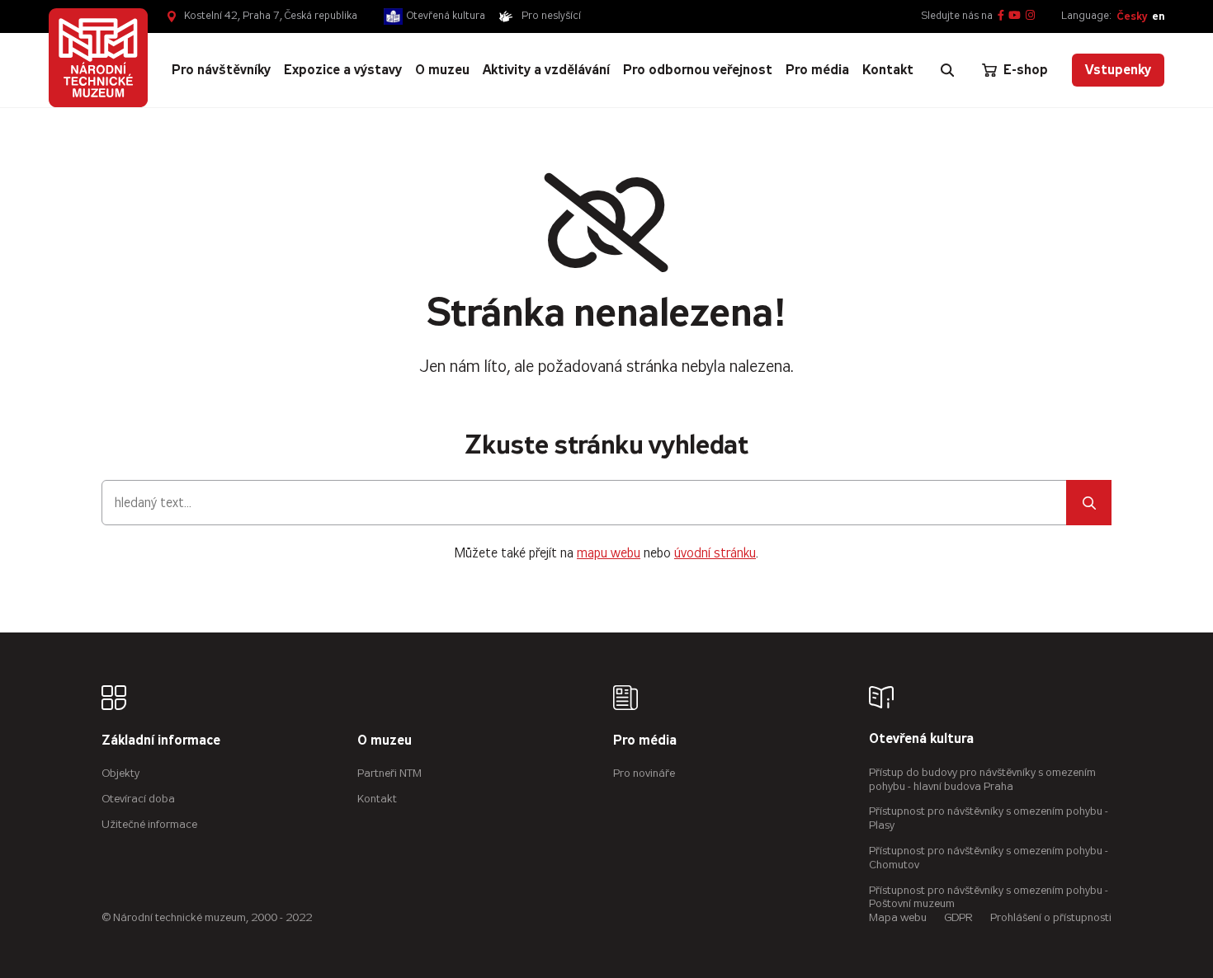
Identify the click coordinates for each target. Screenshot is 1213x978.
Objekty (120, 773)
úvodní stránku (715, 553)
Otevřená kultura (446, 15)
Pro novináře (644, 773)
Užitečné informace (149, 824)
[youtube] (1014, 16)
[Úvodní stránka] (98, 57)
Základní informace (160, 741)
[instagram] (1030, 16)
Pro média (645, 741)
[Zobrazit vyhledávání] (947, 70)
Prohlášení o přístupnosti (1051, 917)
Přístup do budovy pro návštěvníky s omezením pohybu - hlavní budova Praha (982, 779)
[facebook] (1001, 16)
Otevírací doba (138, 798)
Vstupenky (1118, 70)
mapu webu (608, 553)
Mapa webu (898, 917)
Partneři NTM (389, 773)
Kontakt (377, 798)
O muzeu (384, 741)
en (1158, 16)
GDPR (958, 917)
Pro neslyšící (551, 15)
